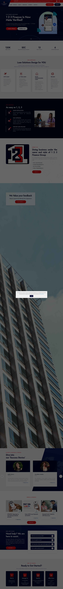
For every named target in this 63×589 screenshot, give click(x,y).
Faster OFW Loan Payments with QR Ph (31, 514)
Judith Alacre (11, 474)
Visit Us (12, 578)
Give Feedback (20, 201)
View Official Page (25, 28)
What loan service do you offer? (38, 536)
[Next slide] (60, 476)
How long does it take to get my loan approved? (41, 544)
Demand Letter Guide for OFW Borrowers (48, 514)
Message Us (25, 578)
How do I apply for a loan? (37, 540)
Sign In (57, 4)
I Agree (32, 296)
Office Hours (51, 578)
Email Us (38, 578)
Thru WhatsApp (25, 580)
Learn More (11, 28)
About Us (36, 171)
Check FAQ (10, 547)
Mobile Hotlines (25, 584)
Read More (26, 482)
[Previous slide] (2, 476)
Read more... (31, 522)
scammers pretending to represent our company (42, 1)
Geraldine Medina (39, 474)
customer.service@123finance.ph (38, 580)
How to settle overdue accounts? (38, 548)
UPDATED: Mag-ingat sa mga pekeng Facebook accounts (13, 515)
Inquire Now (50, 4)
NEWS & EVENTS (31, 497)
